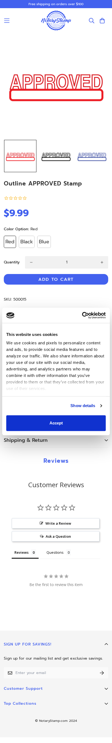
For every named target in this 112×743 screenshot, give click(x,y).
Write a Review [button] (58, 523)
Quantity (12, 262)
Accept (56, 423)
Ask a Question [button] (58, 536)
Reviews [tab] (21, 552)
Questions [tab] (55, 552)
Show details (82, 405)
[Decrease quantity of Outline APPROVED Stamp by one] (31, 262)
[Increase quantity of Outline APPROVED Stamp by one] (102, 262)
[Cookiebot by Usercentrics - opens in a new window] (82, 315)
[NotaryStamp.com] (56, 20)
